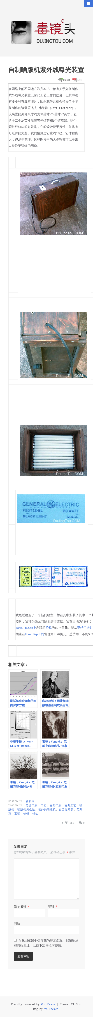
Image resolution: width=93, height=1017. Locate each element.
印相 (43, 805)
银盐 (35, 813)
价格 (49, 628)
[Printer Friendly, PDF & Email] (71, 80)
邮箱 (52, 906)
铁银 (26, 813)
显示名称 (22, 906)
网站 (17, 923)
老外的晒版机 (47, 809)
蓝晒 (17, 813)
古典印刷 (55, 805)
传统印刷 (31, 805)
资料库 (30, 801)
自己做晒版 (66, 809)
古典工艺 (70, 805)
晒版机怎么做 (26, 809)
